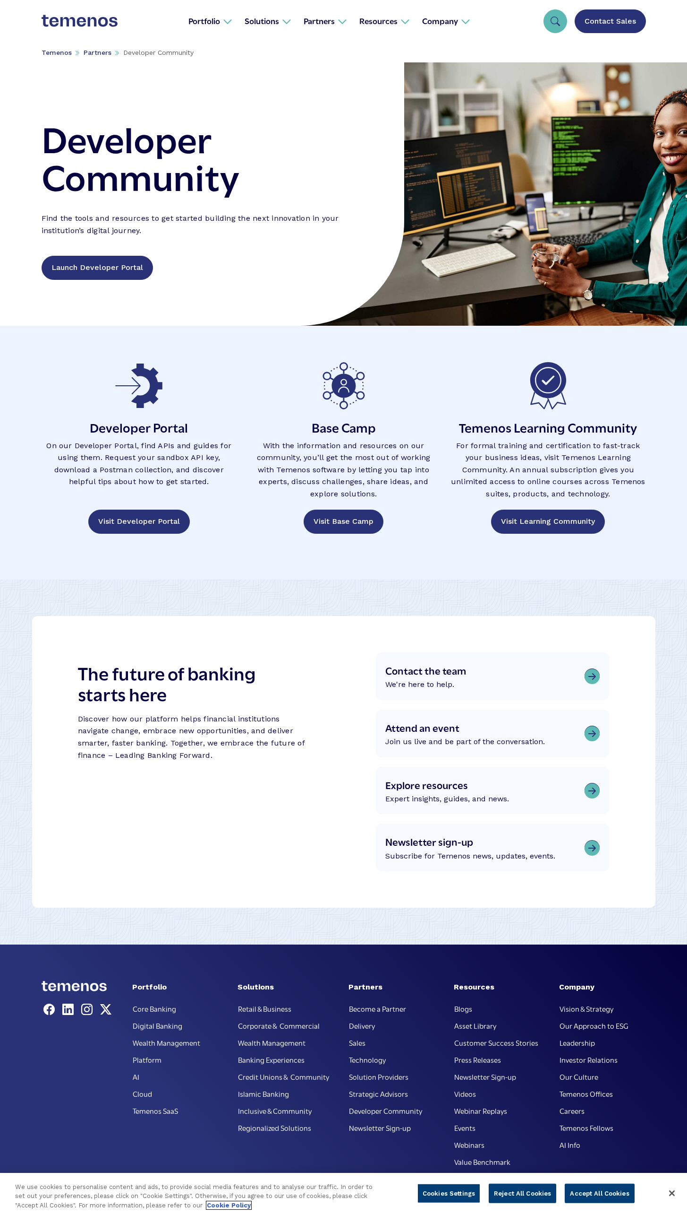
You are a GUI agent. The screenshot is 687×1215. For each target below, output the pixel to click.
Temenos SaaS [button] (155, 1110)
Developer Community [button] (385, 1110)
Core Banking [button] (154, 1008)
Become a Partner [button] (377, 1008)
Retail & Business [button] (264, 1008)
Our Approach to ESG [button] (594, 1025)
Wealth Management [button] (166, 1042)
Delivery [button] (362, 1025)
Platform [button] (147, 1059)
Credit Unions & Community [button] (283, 1076)
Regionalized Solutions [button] (274, 1127)
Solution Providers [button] (378, 1076)
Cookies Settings (449, 1193)
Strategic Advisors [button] (378, 1093)
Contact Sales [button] (610, 21)
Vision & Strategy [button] (586, 1008)
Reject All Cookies (522, 1193)
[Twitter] (105, 1009)
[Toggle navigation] (555, 21)
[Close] (672, 1193)
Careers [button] (572, 1110)
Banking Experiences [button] (271, 1059)
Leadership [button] (577, 1042)
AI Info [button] (570, 1144)
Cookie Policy (229, 1205)
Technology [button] (367, 1059)
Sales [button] (357, 1042)
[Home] (80, 21)
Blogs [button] (463, 1008)
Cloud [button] (142, 1093)
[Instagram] (88, 1009)
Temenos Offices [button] (586, 1093)
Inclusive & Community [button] (275, 1110)
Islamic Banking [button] (263, 1093)
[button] (210, 20)
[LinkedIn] (69, 1009)
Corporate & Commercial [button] (279, 1025)
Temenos (57, 52)
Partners (97, 52)
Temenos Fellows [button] (586, 1127)
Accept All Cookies (599, 1193)
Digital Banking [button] (157, 1025)
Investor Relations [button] (589, 1059)
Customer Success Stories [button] (496, 1042)
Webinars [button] (469, 1144)
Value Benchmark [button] (482, 1161)
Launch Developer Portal (97, 267)
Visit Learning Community (548, 521)
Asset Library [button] (475, 1025)
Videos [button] (465, 1093)
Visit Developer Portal (139, 521)
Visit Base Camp (343, 521)
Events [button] (464, 1127)
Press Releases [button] (477, 1059)
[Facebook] (51, 1009)
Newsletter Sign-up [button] (380, 1127)
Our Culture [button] (579, 1076)
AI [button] (136, 1076)
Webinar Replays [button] (480, 1110)
